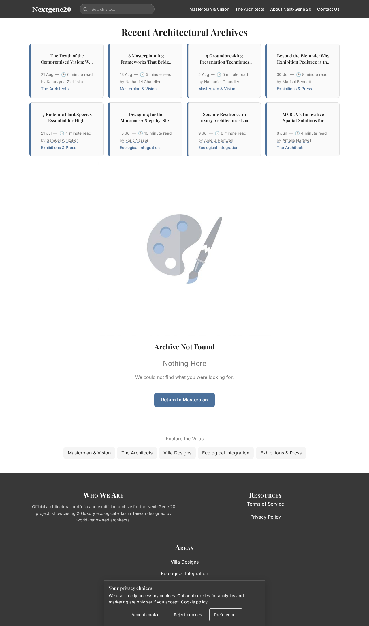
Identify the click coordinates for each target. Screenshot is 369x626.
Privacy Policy (265, 517)
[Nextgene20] (51, 9)
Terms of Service (265, 504)
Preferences (226, 614)
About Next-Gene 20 (290, 9)
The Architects (249, 9)
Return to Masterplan (184, 400)
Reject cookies (188, 614)
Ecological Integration (225, 453)
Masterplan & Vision (209, 9)
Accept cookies (146, 614)
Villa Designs (177, 453)
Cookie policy (194, 601)
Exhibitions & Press (281, 453)
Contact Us (328, 9)
